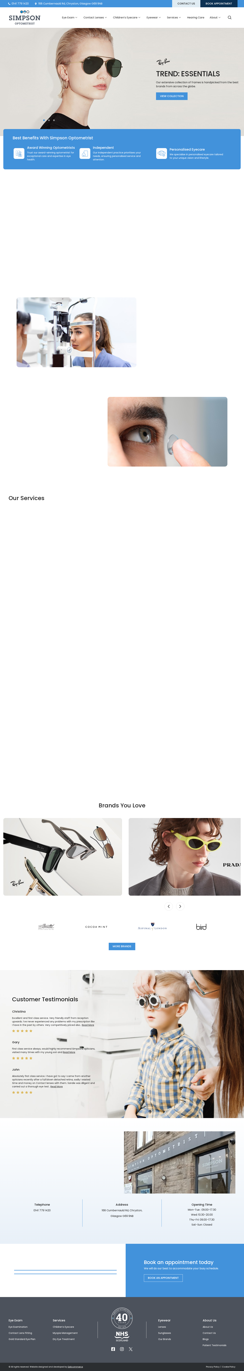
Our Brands (164, 1339)
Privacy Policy (213, 1366)
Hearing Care (195, 17)
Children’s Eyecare (125, 17)
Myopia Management (65, 1333)
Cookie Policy (228, 1366)
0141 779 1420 (42, 1210)
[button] (44, 120)
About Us (208, 1327)
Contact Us (209, 1333)
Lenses (162, 1327)
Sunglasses (164, 1333)
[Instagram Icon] (121, 1349)
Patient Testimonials (214, 1345)
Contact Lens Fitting (20, 1333)
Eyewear (152, 17)
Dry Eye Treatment (64, 1339)
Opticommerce (75, 1366)
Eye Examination (18, 1327)
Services (172, 17)
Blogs (206, 1339)
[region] (122, 857)
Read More (88, 1025)
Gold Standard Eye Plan (22, 1339)
